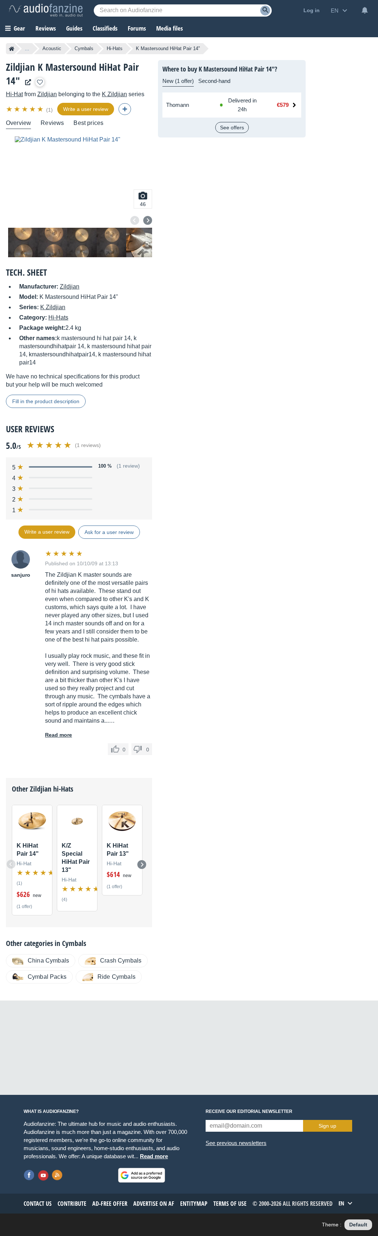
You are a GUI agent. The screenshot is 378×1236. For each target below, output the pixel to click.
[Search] (265, 10)
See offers (232, 127)
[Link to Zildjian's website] (26, 82)
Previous (134, 220)
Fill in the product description (45, 401)
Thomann (177, 105)
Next (147, 220)
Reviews (45, 28)
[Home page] (11, 48)
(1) (49, 110)
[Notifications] (364, 10)
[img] (25, 109)
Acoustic (51, 48)
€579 (283, 105)
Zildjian (47, 94)
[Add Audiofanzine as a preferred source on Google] (141, 1175)
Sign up (327, 1126)
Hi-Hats (115, 48)
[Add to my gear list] (40, 82)
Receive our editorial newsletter (249, 1111)
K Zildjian (114, 94)
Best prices (88, 123)
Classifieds (105, 28)
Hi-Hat (14, 94)
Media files (169, 28)
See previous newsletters (236, 1143)
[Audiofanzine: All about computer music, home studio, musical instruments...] (46, 10)
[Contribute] (124, 109)
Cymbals (84, 48)
